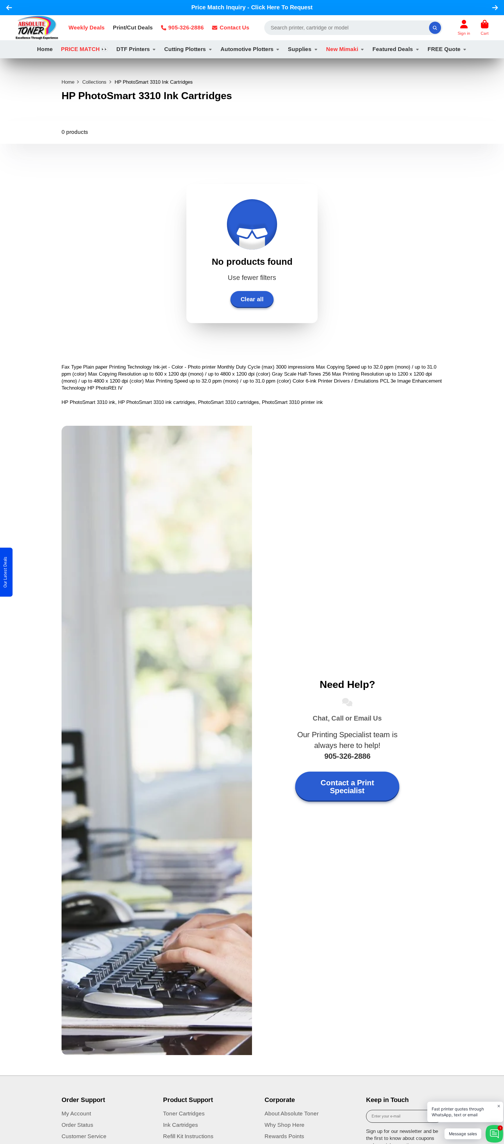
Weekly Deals (87, 27)
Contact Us (234, 27)
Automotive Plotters (247, 49)
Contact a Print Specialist (347, 786)
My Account (76, 1113)
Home (45, 49)
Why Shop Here (284, 1125)
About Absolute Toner (291, 1113)
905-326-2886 (186, 27)
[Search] (435, 28)
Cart (484, 28)
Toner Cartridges (184, 1113)
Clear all (252, 299)
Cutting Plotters (185, 49)
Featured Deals (392, 49)
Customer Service (84, 1136)
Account (464, 28)
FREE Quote (444, 49)
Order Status (77, 1125)
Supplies (300, 49)
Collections (94, 82)
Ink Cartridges (180, 1125)
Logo (37, 27)
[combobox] (353, 27)
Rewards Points (284, 1136)
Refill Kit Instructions (188, 1136)
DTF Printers (133, 49)
